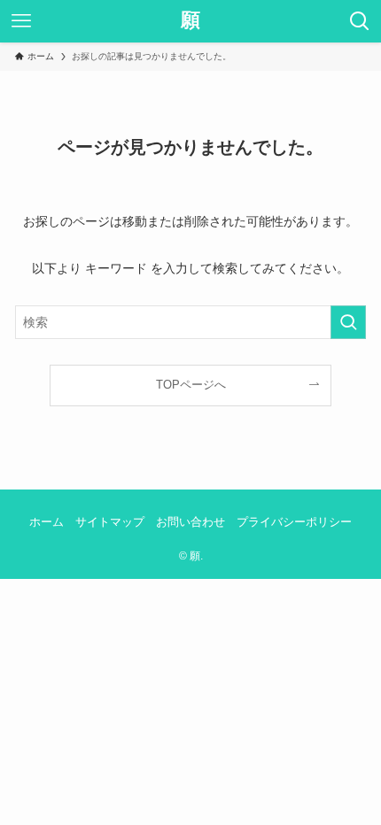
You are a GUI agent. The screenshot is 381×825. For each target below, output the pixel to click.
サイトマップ (109, 521)
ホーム (46, 521)
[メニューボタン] (21, 21)
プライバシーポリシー (294, 521)
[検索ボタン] (359, 21)
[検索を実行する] (348, 322)
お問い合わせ (190, 521)
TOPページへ (191, 385)
